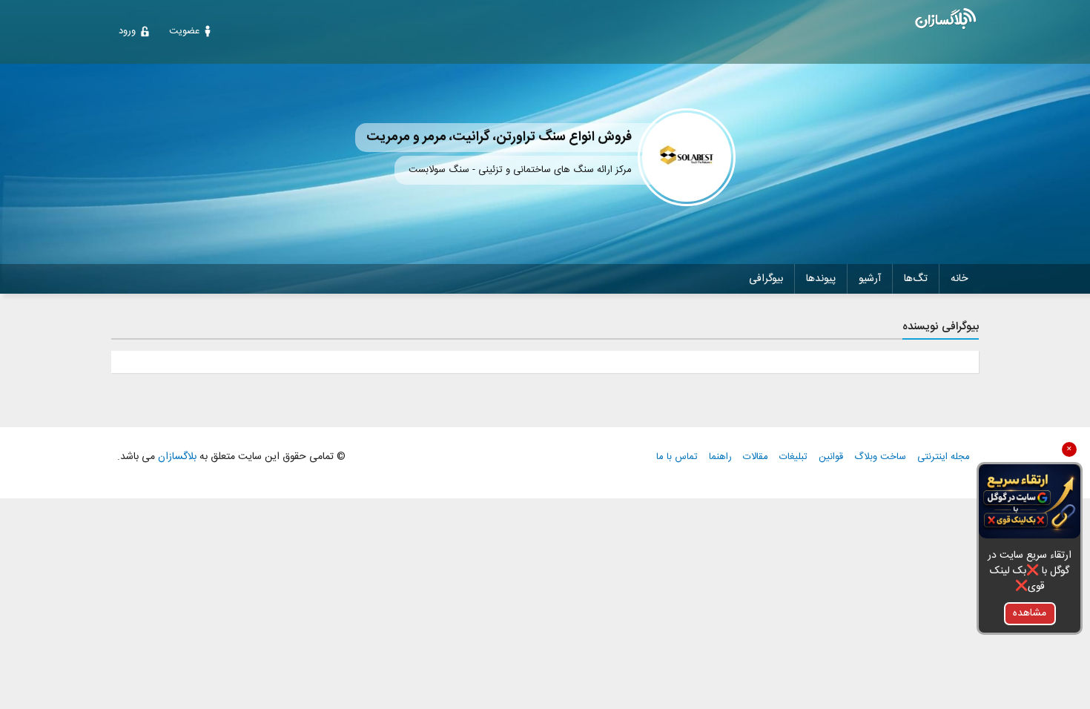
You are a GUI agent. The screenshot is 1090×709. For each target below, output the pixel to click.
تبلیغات (793, 457)
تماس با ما (677, 457)
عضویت (184, 31)
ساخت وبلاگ (880, 457)
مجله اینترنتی (943, 457)
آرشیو (870, 279)
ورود (127, 31)
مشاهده (1029, 613)
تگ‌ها (916, 279)
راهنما (720, 457)
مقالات (755, 457)
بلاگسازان (175, 457)
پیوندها (821, 279)
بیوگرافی (766, 279)
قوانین (831, 457)
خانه (959, 279)
